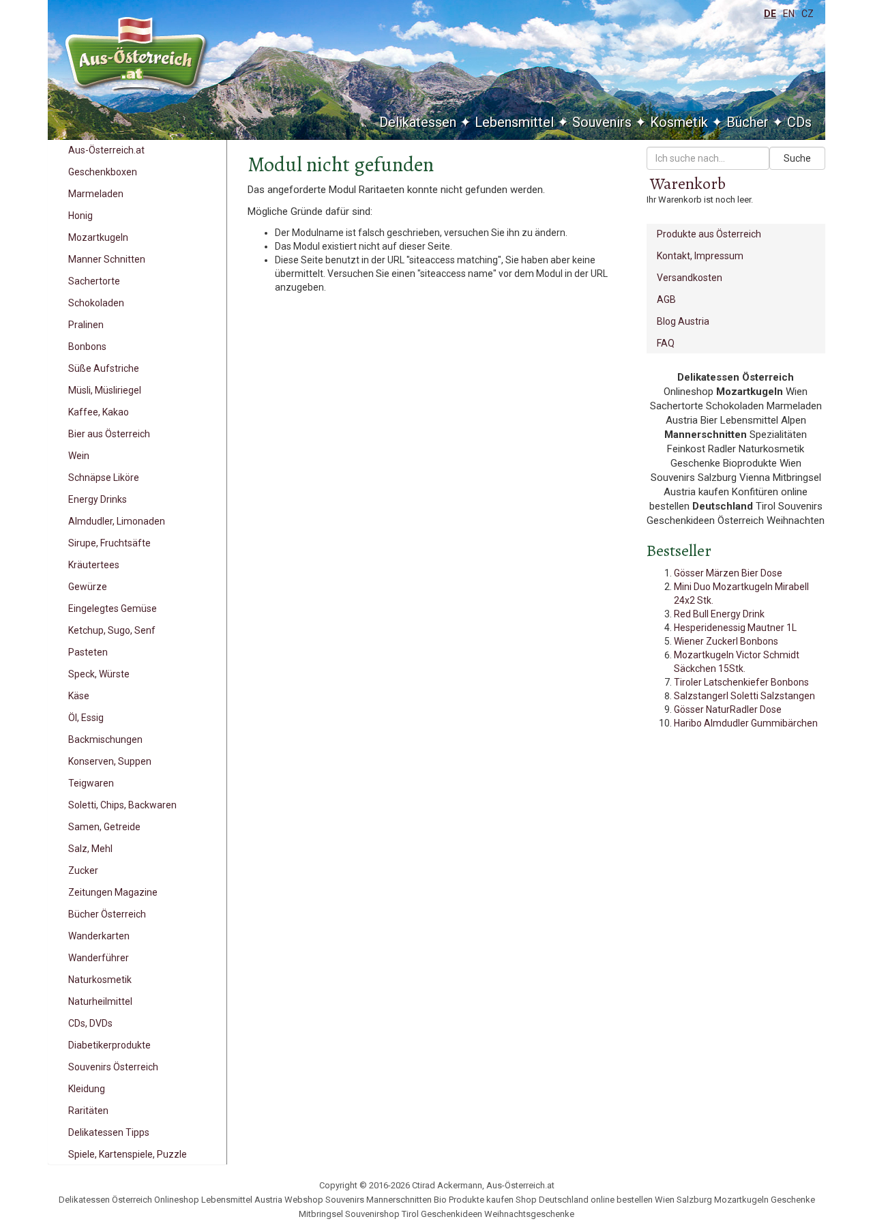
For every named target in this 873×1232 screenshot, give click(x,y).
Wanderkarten (99, 935)
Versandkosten (689, 277)
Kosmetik (679, 122)
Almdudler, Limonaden (116, 521)
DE (770, 13)
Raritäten (88, 1110)
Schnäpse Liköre (103, 477)
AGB (666, 299)
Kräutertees (93, 564)
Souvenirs (602, 122)
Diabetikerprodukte (109, 1045)
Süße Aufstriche (103, 368)
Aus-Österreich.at (106, 150)
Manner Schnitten (106, 259)
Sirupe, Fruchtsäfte (109, 543)
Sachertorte (94, 281)
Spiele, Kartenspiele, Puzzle (127, 1154)
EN (789, 13)
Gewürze (87, 586)
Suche (797, 158)
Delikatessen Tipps (108, 1132)
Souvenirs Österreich (113, 1066)
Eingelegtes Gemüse (112, 608)
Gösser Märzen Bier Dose (728, 573)
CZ (807, 13)
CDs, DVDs (90, 1023)
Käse (78, 695)
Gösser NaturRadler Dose (728, 709)
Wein (78, 455)
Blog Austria (683, 321)
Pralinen (86, 324)
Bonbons (87, 346)
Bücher (747, 122)
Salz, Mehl (90, 848)
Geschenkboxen (102, 171)
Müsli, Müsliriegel (104, 390)
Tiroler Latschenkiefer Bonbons (741, 682)
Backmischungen (105, 739)
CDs (799, 122)
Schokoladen (96, 302)
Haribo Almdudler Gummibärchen (746, 723)
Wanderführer (98, 957)
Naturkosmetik (100, 979)
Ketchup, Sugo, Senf (112, 630)
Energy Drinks (97, 499)
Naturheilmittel (100, 1001)
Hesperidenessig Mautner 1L (735, 627)
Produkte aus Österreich (709, 234)
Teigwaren (91, 783)
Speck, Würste (99, 674)
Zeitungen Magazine (113, 892)
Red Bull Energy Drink (719, 613)
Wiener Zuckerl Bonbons (726, 641)
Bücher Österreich (107, 914)
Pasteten (88, 652)
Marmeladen (95, 193)
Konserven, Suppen (109, 761)
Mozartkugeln (98, 237)
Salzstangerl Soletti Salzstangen (744, 695)
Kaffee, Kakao (98, 412)
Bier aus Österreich (109, 433)
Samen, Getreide (104, 826)
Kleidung (86, 1088)
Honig (80, 215)
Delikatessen (417, 122)
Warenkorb (688, 183)
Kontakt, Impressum (700, 255)
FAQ (666, 343)
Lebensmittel (514, 122)
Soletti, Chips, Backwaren (122, 805)
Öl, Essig (86, 717)
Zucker (83, 870)
